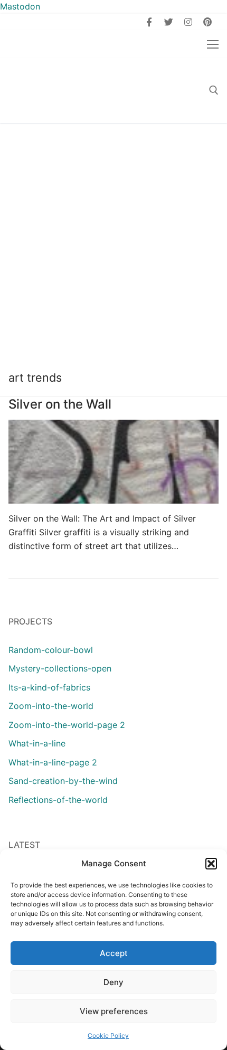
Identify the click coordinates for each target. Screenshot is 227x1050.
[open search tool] (214, 90)
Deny (113, 982)
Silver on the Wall (59, 404)
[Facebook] (149, 22)
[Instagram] (188, 22)
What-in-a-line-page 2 (52, 762)
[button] (211, 863)
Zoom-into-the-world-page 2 (66, 725)
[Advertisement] (113, 241)
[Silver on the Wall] (113, 462)
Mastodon (20, 6)
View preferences (114, 1011)
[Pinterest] (207, 22)
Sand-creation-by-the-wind (63, 780)
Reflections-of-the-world (58, 799)
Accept (114, 953)
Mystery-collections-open (59, 668)
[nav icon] (213, 44)
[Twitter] (168, 22)
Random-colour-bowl (50, 650)
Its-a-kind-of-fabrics (49, 687)
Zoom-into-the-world (50, 706)
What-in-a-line (36, 743)
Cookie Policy (108, 1035)
